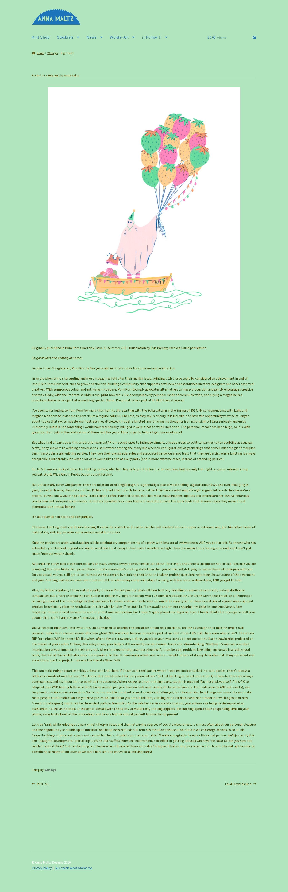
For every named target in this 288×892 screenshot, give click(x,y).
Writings (52, 53)
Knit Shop (41, 37)
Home (40, 53)
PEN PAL (42, 784)
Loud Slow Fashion (238, 784)
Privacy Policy (42, 868)
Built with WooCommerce (73, 868)
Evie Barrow (159, 348)
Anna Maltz (71, 75)
